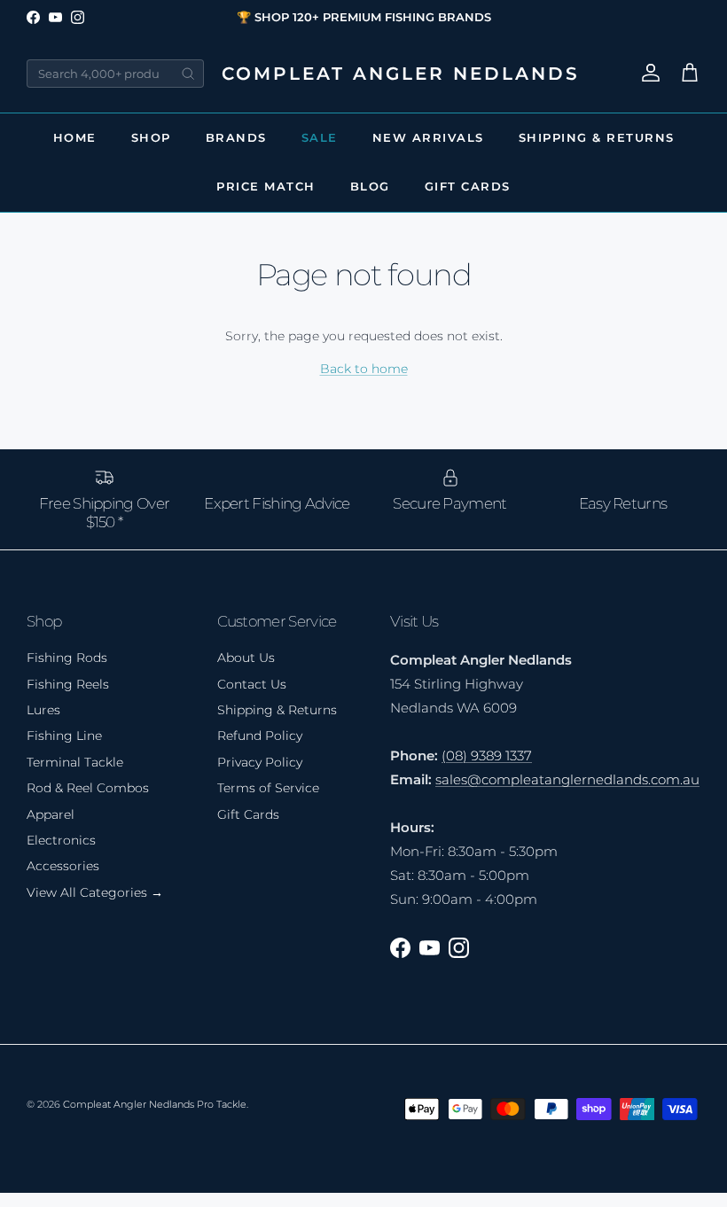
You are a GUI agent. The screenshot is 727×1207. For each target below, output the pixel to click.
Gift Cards (468, 186)
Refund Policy (259, 736)
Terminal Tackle (75, 762)
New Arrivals (428, 137)
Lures (43, 710)
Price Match (266, 186)
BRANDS (236, 137)
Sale (319, 137)
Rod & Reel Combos (88, 788)
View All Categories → (95, 892)
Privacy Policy (259, 762)
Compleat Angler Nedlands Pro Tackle (154, 1104)
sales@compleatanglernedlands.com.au (567, 779)
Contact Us (251, 684)
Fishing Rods (67, 658)
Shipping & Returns (597, 137)
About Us (246, 658)
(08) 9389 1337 (487, 755)
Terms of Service (268, 788)
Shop (151, 137)
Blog (370, 186)
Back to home (364, 369)
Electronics (61, 840)
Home (75, 137)
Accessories (63, 866)
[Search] (188, 73)
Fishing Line (64, 736)
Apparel (50, 814)
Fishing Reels (68, 684)
